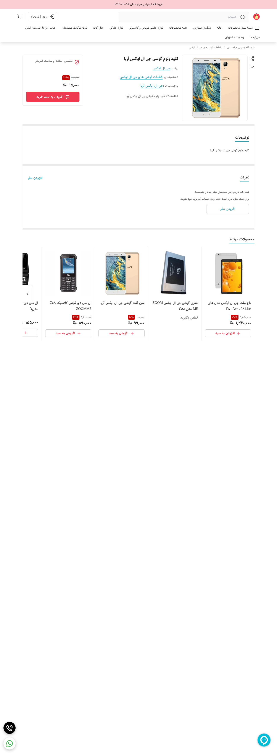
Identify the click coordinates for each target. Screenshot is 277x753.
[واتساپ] (9, 743)
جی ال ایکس (161, 68)
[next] (27, 294)
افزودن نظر (35, 178)
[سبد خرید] (20, 16)
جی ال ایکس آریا (151, 85)
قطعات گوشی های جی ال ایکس (205, 47)
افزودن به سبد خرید (49, 96)
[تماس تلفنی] (9, 728)
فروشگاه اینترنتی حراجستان (240, 47)
